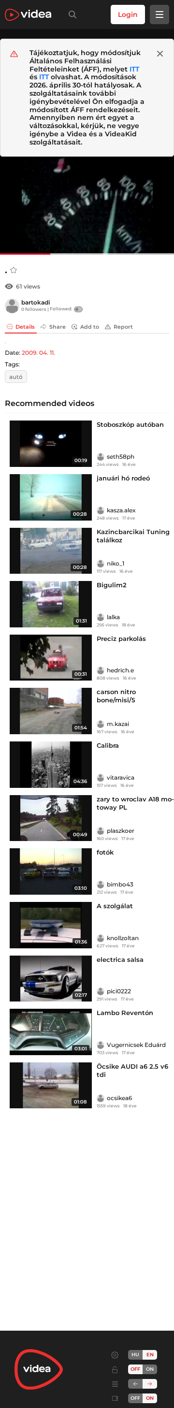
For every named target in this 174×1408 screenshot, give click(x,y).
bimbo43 (120, 884)
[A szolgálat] (51, 925)
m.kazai (118, 723)
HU (135, 1354)
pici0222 (119, 991)
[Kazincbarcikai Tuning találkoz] (51, 551)
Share (57, 326)
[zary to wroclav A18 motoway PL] (51, 818)
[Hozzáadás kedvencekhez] (13, 270)
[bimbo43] (100, 884)
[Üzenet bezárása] (160, 54)
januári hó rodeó (123, 478)
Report (123, 326)
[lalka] (100, 617)
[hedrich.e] (100, 670)
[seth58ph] (100, 457)
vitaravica (120, 777)
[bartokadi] (12, 306)
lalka (113, 617)
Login (128, 14)
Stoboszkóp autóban (130, 424)
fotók (105, 852)
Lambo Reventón (125, 1012)
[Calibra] (51, 764)
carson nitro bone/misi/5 (116, 696)
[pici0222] (100, 991)
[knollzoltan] (100, 938)
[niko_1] (100, 563)
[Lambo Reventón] (51, 1032)
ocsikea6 (119, 1098)
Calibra (108, 745)
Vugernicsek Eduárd (136, 1044)
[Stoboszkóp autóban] (51, 444)
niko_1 (115, 563)
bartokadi (35, 302)
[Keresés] (70, 14)
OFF (135, 1398)
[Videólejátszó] (87, 206)
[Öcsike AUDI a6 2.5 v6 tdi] (51, 1085)
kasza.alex (121, 510)
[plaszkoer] (100, 831)
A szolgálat (115, 906)
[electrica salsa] (51, 979)
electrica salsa (120, 959)
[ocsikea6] (100, 1098)
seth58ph (120, 456)
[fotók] (51, 871)
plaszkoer (120, 830)
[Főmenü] (159, 14)
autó (16, 376)
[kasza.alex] (100, 510)
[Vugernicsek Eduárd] (100, 1045)
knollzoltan (123, 938)
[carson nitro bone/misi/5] (51, 711)
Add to (89, 326)
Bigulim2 (112, 585)
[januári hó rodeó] (51, 497)
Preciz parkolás (121, 638)
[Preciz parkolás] (51, 658)
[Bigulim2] (51, 604)
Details (25, 326)
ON (150, 1369)
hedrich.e (120, 670)
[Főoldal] (28, 15)
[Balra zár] (135, 1384)
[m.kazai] (100, 724)
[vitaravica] (100, 778)
